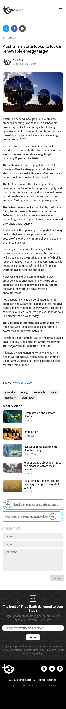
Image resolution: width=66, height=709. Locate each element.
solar (54, 392)
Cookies (53, 685)
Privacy (21, 685)
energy (24, 392)
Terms (43, 685)
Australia (10, 392)
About (12, 685)
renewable (39, 392)
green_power (28, 397)
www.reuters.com (23, 382)
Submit (57, 578)
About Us (33, 685)
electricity (10, 397)
